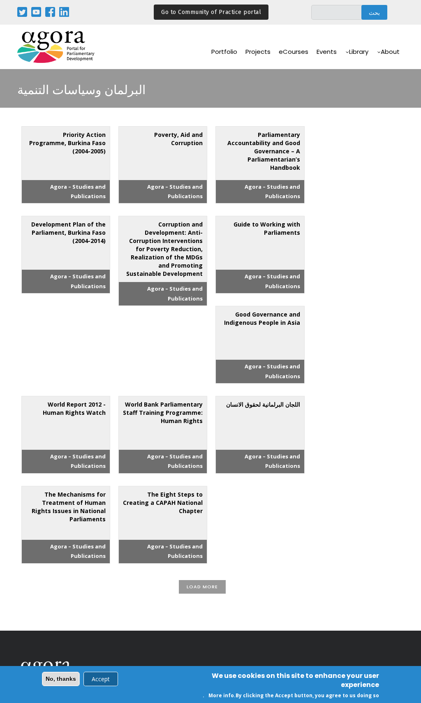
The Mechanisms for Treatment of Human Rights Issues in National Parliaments (69, 506)
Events (327, 51)
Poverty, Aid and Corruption (178, 139)
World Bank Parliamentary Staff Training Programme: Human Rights (163, 412)
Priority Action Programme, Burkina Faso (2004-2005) (67, 143)
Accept (101, 679)
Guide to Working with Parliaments (267, 228)
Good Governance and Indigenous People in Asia (262, 318)
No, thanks (61, 678)
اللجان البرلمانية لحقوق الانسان (263, 404)
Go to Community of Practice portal (211, 12)
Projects (258, 51)
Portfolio (224, 51)
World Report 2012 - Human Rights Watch (74, 408)
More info (221, 695)
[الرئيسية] (56, 47)
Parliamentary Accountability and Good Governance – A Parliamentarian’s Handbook (263, 151)
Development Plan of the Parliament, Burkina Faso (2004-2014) (68, 232)
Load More (202, 586)
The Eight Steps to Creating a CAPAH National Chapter (163, 502)
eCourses (293, 51)
